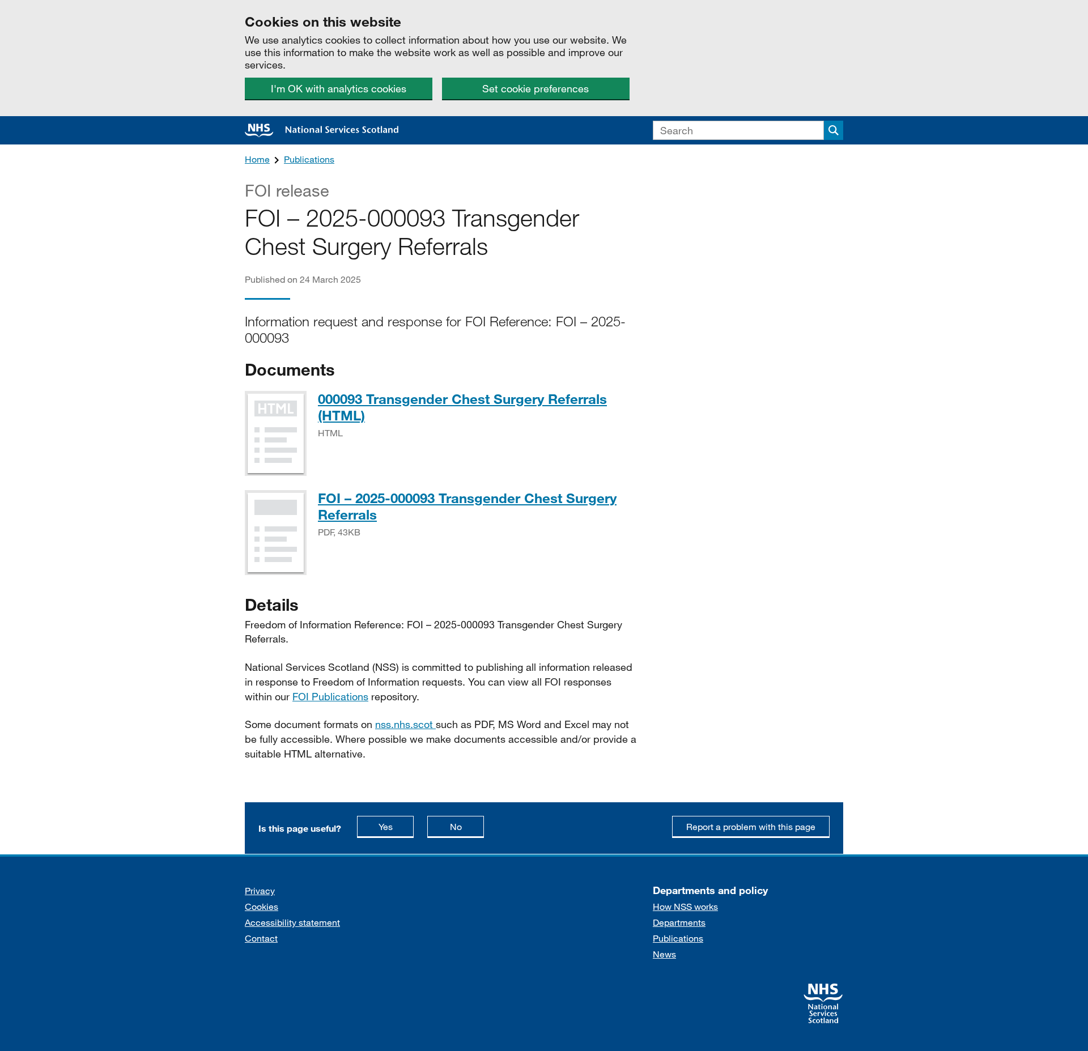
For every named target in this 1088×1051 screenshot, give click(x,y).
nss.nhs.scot (405, 724)
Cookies (261, 906)
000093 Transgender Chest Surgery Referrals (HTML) (462, 406)
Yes (396, 826)
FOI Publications (330, 696)
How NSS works (685, 906)
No (467, 826)
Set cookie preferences (535, 88)
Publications (309, 159)
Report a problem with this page (750, 826)
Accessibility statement (292, 922)
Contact (261, 938)
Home (257, 159)
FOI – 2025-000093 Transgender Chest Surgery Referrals (467, 506)
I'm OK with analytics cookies (338, 88)
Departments (679, 922)
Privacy (260, 890)
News (664, 953)
